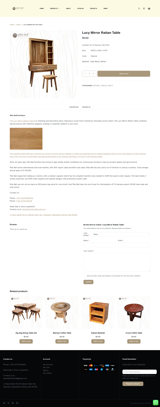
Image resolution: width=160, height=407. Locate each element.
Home (42, 8)
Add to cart (123, 73)
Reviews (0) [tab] (86, 107)
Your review (88, 251)
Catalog (80, 8)
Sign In (46, 370)
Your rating (86, 234)
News (106, 8)
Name (86, 240)
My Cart (46, 367)
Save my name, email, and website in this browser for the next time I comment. (114, 276)
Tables (104, 85)
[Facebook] (8, 403)
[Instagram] (4, 403)
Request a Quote (133, 384)
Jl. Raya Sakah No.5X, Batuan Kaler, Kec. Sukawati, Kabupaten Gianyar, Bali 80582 (43, 215)
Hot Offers (47, 373)
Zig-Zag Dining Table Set (26, 333)
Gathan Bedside (98, 333)
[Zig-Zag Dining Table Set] (26, 312)
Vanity (110, 85)
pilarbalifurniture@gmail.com (34, 209)
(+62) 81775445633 (17, 364)
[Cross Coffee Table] (134, 312)
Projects (93, 8)
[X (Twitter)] (17, 403)
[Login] (144, 8)
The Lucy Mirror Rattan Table (22, 121)
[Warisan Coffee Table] (62, 312)
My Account (48, 364)
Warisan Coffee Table (62, 333)
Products (54, 8)
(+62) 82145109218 (24, 201)
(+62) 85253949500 (24, 198)
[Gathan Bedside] (98, 312)
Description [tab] (74, 107)
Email (120, 240)
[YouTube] (13, 403)
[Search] (139, 8)
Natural (96, 85)
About (68, 8)
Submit (88, 282)
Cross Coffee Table (134, 333)
